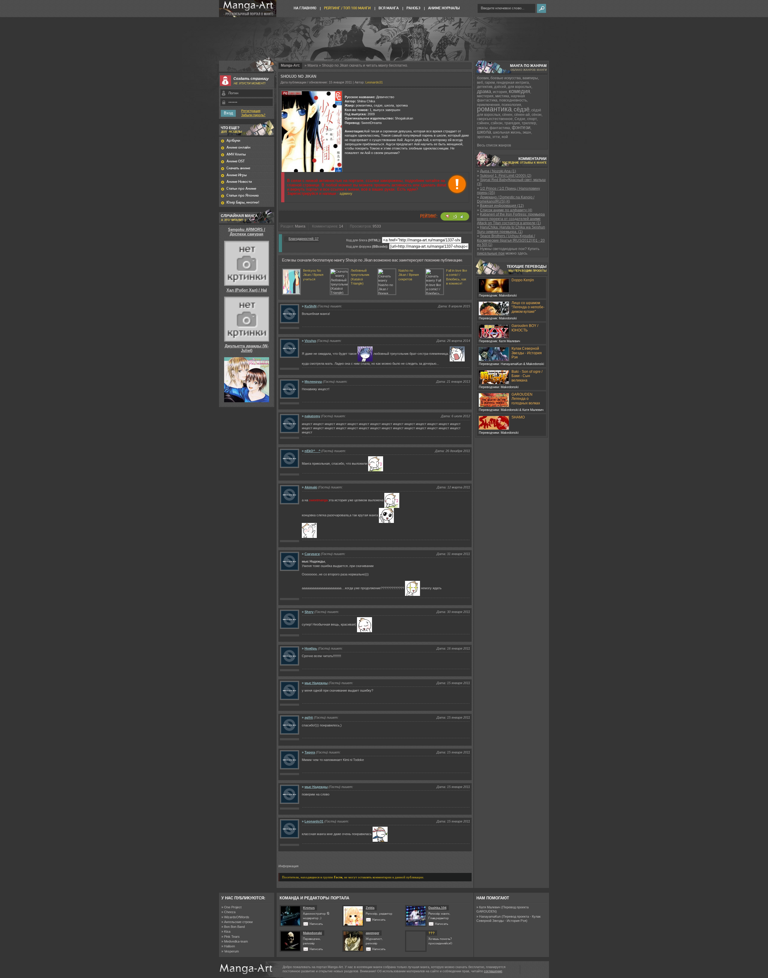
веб (480, 82)
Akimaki (310, 487)
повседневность (513, 100)
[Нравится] (462, 216)
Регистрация (250, 111)
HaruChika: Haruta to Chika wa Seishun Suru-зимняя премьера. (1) (511, 229)
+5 (455, 216)
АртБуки (233, 141)
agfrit (308, 717)
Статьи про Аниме (241, 189)
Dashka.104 (437, 908)
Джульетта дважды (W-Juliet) (246, 348)
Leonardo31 (374, 82)
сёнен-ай (522, 115)
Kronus (309, 908)
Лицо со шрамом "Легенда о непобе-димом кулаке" (528, 307)
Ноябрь (310, 648)
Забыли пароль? (253, 115)
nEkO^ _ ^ (312, 451)
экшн (527, 132)
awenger (372, 933)
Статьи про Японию (242, 196)
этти (496, 137)
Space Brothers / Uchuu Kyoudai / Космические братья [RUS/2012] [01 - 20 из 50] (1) (511, 240)
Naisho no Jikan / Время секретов (408, 275)
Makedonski (312, 933)
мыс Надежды (316, 683)
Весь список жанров (494, 145)
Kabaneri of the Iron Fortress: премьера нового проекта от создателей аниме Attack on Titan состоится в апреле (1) (511, 218)
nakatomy (312, 416)
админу (346, 194)
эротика (483, 137)
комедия (519, 91)
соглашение (493, 971)
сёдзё (522, 109)
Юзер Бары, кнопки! (242, 202)
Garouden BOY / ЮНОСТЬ (525, 328)
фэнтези (521, 127)
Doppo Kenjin (523, 280)
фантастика (500, 128)
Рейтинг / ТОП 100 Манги (347, 8)
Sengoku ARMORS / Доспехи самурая (246, 231)
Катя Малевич (489, 907)
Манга (313, 65)
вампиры (530, 78)
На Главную (305, 8)
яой (505, 137)
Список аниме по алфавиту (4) (506, 210)
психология (511, 105)
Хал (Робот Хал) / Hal (246, 290)
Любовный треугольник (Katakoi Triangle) (360, 277)
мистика (502, 96)
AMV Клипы (236, 154)
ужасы (482, 128)
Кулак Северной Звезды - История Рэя (527, 352)
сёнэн (537, 115)
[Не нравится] (447, 216)
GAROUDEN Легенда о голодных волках (526, 398)
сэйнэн (496, 123)
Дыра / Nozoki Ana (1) (498, 171)
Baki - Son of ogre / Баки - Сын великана (527, 376)
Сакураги (312, 554)
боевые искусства (505, 78)
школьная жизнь (507, 132)
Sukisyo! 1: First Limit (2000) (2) (505, 176)
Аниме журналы (444, 8)
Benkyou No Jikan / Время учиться (313, 275)
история (500, 92)
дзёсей (500, 87)
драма (484, 91)
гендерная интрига (512, 82)
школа (484, 131)
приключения (488, 105)
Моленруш (313, 381)
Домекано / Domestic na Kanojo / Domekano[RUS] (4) (505, 199)
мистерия (485, 96)
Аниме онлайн (238, 147)
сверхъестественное (495, 119)
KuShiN (310, 306)
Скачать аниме (238, 168)
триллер (529, 123)
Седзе (519, 119)
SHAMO (518, 417)
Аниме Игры (236, 175)
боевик (483, 78)
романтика (494, 109)
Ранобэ (413, 8)
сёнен (507, 115)
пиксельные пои (491, 253)
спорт (532, 119)
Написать (316, 924)
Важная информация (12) (502, 206)
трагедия (512, 123)
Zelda (370, 908)
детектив (484, 87)
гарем (490, 82)
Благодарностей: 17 (304, 238)
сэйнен (483, 123)
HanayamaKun (490, 916)
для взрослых (519, 87)
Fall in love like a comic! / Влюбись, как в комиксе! (456, 277)
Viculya (310, 341)
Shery (309, 612)
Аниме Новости (239, 182)
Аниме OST (235, 161)
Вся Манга (389, 8)
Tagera (309, 752)
